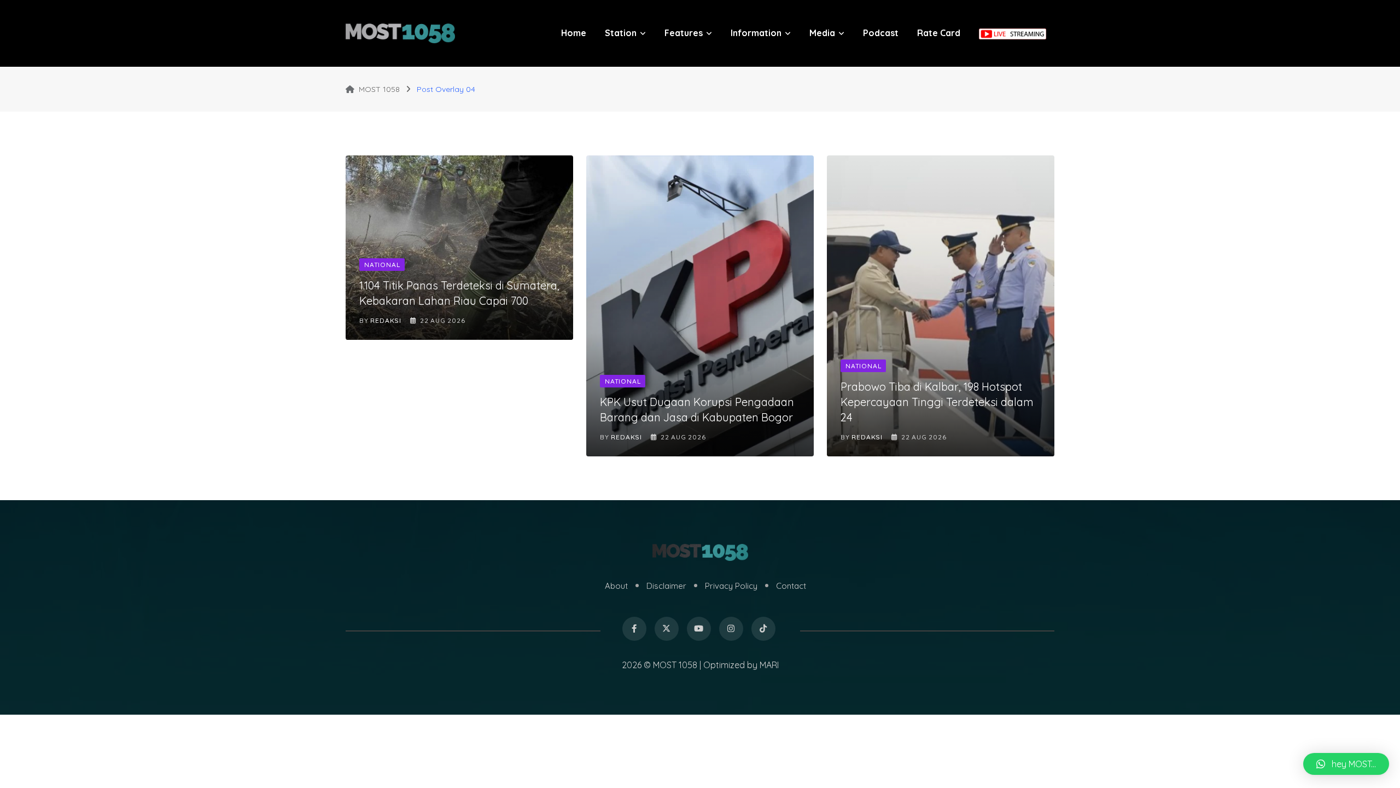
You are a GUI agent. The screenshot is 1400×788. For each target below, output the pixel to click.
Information (756, 32)
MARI (769, 664)
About (616, 586)
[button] (1346, 764)
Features (683, 32)
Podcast (881, 32)
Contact (791, 586)
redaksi (385, 320)
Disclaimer (666, 586)
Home (573, 32)
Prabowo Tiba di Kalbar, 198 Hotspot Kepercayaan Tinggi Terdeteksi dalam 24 (937, 402)
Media (822, 32)
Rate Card (938, 32)
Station (621, 32)
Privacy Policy (731, 586)
